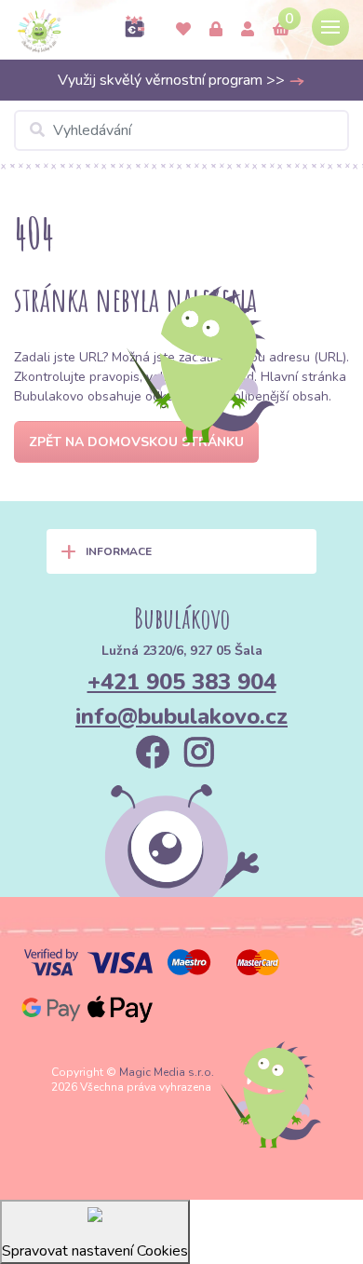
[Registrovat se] (247, 30)
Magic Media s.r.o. (166, 1072)
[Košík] (281, 30)
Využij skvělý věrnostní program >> (173, 80)
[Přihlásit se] (215, 30)
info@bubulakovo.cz (181, 716)
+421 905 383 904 (181, 682)
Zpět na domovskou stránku (136, 442)
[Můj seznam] (183, 30)
